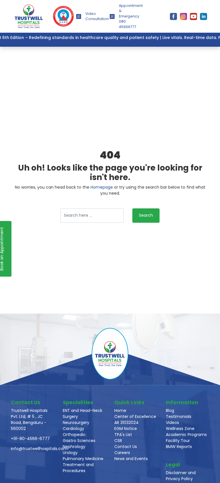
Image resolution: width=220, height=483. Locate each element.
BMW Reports (179, 446)
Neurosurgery (76, 422)
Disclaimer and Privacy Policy (181, 476)
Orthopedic (74, 434)
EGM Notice (125, 428)
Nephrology (74, 446)
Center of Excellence (135, 416)
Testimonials (178, 416)
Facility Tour (178, 440)
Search (146, 215)
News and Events (131, 459)
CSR (118, 440)
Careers (122, 452)
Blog (170, 410)
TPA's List (123, 434)
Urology (70, 452)
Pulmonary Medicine (83, 459)
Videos (172, 422)
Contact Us (125, 446)
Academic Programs (186, 434)
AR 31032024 (126, 422)
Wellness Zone (180, 428)
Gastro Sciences (79, 440)
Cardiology (73, 428)
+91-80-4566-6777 (30, 438)
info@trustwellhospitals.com (39, 448)
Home (120, 410)
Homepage (102, 187)
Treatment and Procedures (78, 468)
